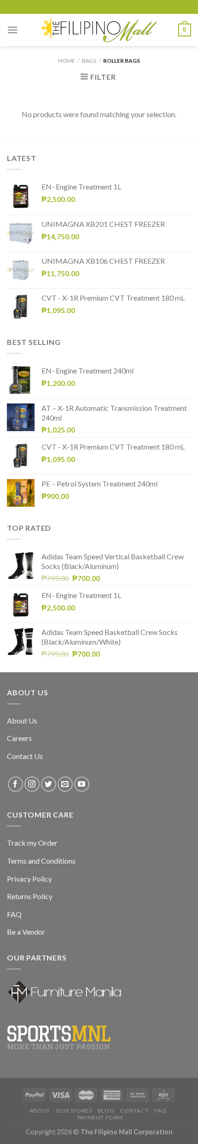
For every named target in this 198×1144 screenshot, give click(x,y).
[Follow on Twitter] (48, 784)
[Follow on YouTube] (81, 784)
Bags (89, 60)
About (39, 1110)
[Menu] (12, 29)
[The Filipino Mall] (99, 30)
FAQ (14, 914)
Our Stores (74, 1110)
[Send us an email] (65, 784)
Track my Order (32, 842)
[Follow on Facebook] (15, 784)
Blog (106, 1110)
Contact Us (25, 756)
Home (66, 60)
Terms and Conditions (41, 860)
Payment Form (100, 1117)
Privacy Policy (29, 878)
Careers (19, 738)
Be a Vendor (26, 931)
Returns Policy (29, 896)
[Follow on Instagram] (32, 784)
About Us (22, 720)
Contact (134, 1110)
